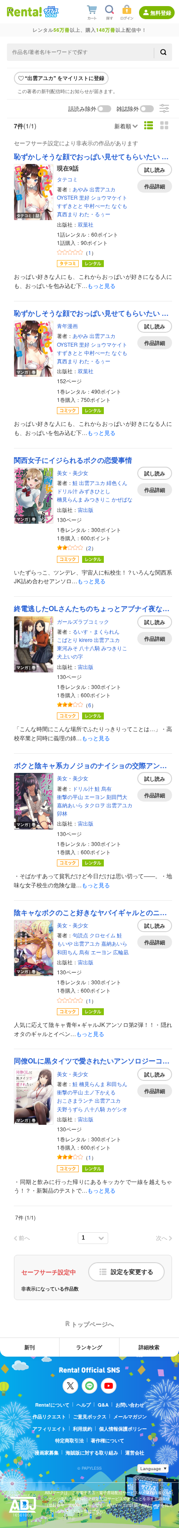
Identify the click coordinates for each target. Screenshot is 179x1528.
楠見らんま (70, 499)
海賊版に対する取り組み (92, 1452)
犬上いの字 (70, 656)
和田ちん (67, 952)
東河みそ (67, 648)
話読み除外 (82, 109)
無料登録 (160, 13)
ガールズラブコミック (83, 621)
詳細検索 (149, 1347)
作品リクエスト (49, 1416)
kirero (86, 639)
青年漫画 (67, 325)
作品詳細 (154, 186)
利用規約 (82, 1428)
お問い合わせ (130, 1404)
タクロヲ (94, 805)
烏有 (106, 788)
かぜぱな (122, 499)
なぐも (119, 205)
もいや (65, 943)
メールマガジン (130, 1416)
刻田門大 (116, 796)
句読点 (80, 935)
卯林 (62, 813)
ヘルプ (83, 1404)
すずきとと (70, 205)
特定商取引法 (69, 1440)
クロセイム (103, 935)
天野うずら (70, 1109)
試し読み (154, 170)
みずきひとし (94, 491)
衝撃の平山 (70, 796)
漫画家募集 (47, 1452)
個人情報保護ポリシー (123, 1428)
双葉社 (85, 224)
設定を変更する (132, 1271)
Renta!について (52, 1404)
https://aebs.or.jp (60, 1518)
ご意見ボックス (89, 1416)
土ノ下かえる (100, 1092)
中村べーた (97, 205)
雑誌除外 (127, 109)
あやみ (80, 189)
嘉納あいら (70, 805)
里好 (84, 197)
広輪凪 (121, 952)
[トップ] (24, 11)
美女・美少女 (72, 472)
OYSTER (67, 197)
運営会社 (134, 1452)
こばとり (67, 639)
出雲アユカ (103, 189)
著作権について (107, 1440)
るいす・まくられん (96, 631)
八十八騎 (89, 648)
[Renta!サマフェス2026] (50, 11)
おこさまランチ (75, 1100)
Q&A (103, 1404)
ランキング (89, 1347)
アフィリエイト (49, 1428)
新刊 (29, 1347)
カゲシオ (116, 1109)
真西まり (67, 213)
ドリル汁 (67, 491)
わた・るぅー (94, 213)
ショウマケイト (109, 197)
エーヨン (94, 796)
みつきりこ (97, 499)
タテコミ (67, 179)
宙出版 (85, 509)
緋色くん (116, 482)
